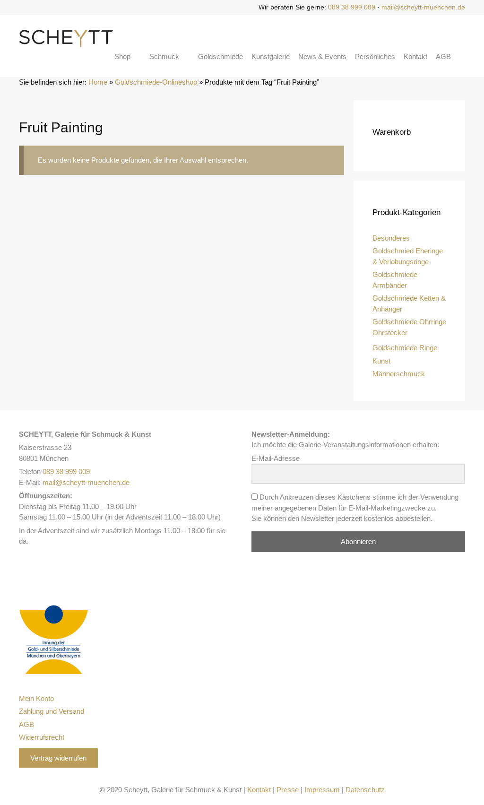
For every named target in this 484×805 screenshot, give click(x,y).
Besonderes (391, 238)
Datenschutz (365, 790)
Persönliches (375, 56)
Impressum (322, 790)
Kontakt (415, 56)
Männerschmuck (398, 374)
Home (97, 82)
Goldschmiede (220, 56)
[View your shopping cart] (462, 56)
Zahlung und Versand (51, 711)
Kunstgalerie (270, 56)
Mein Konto (36, 698)
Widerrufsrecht (41, 737)
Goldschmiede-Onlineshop (156, 82)
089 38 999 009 (351, 7)
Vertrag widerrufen (58, 758)
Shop (122, 56)
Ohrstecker (389, 333)
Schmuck (164, 56)
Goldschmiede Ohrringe (409, 322)
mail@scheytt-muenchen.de (423, 7)
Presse (288, 790)
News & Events (322, 56)
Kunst (381, 361)
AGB (443, 56)
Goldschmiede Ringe (404, 348)
